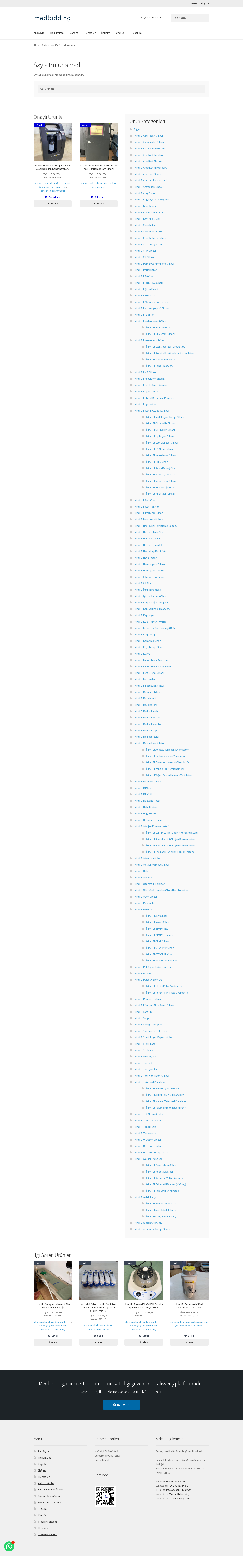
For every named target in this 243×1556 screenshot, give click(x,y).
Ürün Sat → (121, 1405)
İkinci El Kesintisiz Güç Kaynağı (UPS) (155, 628)
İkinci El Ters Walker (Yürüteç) (163, 1190)
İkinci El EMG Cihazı (145, 372)
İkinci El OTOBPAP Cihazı (160, 947)
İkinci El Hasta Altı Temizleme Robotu (155, 525)
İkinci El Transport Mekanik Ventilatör (167, 762)
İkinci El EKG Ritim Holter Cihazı (152, 302)
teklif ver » (52, 203)
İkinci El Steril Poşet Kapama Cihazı (154, 1037)
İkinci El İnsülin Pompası (147, 589)
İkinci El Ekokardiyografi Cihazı (151, 308)
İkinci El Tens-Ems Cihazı (160, 365)
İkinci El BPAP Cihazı (157, 928)
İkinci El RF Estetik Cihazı (160, 493)
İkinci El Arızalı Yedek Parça (161, 1210)
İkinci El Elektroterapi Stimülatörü (165, 346)
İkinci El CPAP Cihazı (157, 941)
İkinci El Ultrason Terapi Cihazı (151, 1152)
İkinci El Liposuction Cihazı (149, 685)
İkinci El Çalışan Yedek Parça (161, 1216)
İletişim (105, 32)
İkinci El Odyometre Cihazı (148, 820)
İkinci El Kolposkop (145, 634)
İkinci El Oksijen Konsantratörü (151, 826)
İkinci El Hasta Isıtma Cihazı (149, 532)
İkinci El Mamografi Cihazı (148, 692)
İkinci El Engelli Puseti (146, 391)
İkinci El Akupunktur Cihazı (149, 142)
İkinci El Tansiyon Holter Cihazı (151, 1075)
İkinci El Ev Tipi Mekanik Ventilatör (165, 755)
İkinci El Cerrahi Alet (145, 225)
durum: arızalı (98, 186)
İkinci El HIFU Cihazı (157, 461)
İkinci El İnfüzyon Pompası (149, 576)
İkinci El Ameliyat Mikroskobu (150, 167)
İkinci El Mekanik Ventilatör (149, 743)
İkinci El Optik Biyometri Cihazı (151, 864)
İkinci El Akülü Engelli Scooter (163, 1088)
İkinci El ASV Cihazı (156, 915)
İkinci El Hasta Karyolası (147, 538)
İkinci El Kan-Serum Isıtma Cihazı (152, 608)
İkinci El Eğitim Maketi (146, 289)
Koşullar (42, 1464)
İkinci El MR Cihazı (144, 788)
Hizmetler (90, 32)
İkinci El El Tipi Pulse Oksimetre (164, 986)
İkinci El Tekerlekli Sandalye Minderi (166, 1107)
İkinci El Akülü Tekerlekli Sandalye (165, 1094)
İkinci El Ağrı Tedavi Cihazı (148, 135)
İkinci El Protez (142, 973)
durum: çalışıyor (46, 186)
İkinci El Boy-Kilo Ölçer (147, 218)
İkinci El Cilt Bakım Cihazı (160, 429)
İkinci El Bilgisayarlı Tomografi (151, 199)
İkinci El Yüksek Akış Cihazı (148, 1222)
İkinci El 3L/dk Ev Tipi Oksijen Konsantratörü (171, 839)
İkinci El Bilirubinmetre (147, 206)
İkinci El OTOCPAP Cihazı (160, 954)
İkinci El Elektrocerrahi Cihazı (150, 321)
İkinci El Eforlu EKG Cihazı (148, 282)
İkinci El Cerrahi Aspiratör (148, 231)
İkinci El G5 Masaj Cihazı (159, 449)
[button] (9, 1546)
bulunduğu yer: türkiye (60, 183)
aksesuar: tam (41, 183)
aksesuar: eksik (90, 1325)
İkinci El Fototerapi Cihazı (148, 519)
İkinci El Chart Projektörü (148, 244)
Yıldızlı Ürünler (46, 1483)
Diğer (137, 129)
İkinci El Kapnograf (144, 615)
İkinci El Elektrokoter (158, 327)
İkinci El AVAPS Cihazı (158, 922)
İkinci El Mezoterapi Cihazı (161, 481)
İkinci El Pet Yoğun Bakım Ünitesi (152, 967)
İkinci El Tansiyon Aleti (146, 1069)
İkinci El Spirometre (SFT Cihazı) (152, 1031)
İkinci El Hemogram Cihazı (149, 570)
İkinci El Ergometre (145, 404)
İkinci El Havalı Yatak (145, 557)
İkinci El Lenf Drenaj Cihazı (149, 672)
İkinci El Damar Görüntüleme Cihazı (154, 263)
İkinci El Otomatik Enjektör (149, 883)
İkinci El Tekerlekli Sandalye (149, 1082)
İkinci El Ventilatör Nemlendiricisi (165, 768)
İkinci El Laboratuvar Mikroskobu (152, 666)
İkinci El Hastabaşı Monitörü (150, 551)
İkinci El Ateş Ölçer (144, 193)
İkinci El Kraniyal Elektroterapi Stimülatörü (170, 353)
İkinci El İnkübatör (144, 583)
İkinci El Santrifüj (143, 1011)
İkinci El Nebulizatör (145, 807)
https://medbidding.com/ (176, 1498)
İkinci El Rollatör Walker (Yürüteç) (165, 1178)
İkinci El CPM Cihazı (145, 250)
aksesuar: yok (87, 183)
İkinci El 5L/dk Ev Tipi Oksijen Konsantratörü (171, 845)
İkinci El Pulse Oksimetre (148, 979)
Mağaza (73, 32)
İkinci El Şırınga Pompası (148, 1024)
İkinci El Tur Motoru (145, 1133)
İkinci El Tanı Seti (143, 1063)
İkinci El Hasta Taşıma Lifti (148, 545)
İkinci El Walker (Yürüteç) (148, 1158)
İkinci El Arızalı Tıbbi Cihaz (161, 1203)
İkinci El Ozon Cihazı (145, 896)
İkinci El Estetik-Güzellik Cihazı (151, 410)
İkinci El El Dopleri (144, 314)
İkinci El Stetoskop (144, 1050)
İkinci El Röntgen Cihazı (147, 998)
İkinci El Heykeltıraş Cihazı (161, 455)
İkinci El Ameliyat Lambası (148, 154)
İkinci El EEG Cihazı (144, 276)
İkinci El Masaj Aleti (145, 698)
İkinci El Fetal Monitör (146, 506)
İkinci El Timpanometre (147, 1120)
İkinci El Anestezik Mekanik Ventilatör (167, 749)
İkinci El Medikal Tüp (145, 730)
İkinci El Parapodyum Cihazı (161, 1165)
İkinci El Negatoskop (145, 813)
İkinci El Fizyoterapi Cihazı (148, 512)
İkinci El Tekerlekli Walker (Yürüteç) (166, 1184)
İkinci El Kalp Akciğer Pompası (151, 602)
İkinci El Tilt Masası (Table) (149, 1114)
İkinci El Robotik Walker (159, 1171)
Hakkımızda (57, 32)
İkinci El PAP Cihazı (144, 909)
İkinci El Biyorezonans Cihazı (150, 212)
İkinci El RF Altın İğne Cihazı (161, 487)
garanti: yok (60, 186)
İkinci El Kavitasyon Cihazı (160, 474)
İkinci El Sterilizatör (145, 1043)
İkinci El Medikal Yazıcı (146, 736)
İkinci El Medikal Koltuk (147, 717)
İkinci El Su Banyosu (145, 1056)
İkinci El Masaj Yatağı (145, 704)
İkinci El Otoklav (143, 877)
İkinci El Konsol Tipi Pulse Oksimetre (167, 992)
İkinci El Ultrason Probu (147, 1146)
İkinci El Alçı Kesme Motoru (149, 148)
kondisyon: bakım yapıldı (53, 190)
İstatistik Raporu (47, 1534)
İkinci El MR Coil (143, 794)
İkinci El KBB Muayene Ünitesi (150, 621)
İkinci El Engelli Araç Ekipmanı (151, 385)
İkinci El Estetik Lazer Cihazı (162, 442)
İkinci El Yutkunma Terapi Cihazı (152, 1229)
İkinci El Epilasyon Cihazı (160, 436)
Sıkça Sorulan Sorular (151, 17)
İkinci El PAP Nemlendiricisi (161, 960)
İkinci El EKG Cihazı (144, 295)
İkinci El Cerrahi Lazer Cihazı (150, 238)
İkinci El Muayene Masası (147, 800)
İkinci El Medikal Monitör (148, 724)
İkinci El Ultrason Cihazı (147, 1139)
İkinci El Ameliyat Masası (148, 161)
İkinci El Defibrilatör (145, 269)
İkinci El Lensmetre (145, 679)
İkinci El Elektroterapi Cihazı (150, 340)
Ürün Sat (121, 32)
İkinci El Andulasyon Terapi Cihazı (165, 417)
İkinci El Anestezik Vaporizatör (151, 180)
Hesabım (136, 32)
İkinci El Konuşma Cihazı (147, 640)
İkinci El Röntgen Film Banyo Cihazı (154, 1005)
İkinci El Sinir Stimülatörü (160, 359)
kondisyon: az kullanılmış (53, 1329)
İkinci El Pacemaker (145, 903)
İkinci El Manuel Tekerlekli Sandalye (166, 1101)
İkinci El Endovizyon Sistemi (149, 378)
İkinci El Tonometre (145, 1126)
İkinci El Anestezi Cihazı (147, 174)
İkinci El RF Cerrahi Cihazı (160, 333)
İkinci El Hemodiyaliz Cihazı (149, 564)
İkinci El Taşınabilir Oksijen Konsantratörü (170, 851)
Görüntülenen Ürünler (50, 1496)
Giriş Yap (205, 3)
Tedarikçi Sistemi (47, 1521)
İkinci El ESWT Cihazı (145, 500)
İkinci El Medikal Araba (146, 711)
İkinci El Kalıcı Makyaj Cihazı (161, 468)
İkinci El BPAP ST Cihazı (159, 935)
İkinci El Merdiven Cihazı (147, 781)
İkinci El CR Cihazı (144, 257)
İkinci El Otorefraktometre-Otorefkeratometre (161, 890)
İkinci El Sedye (142, 1018)
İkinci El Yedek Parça (145, 1197)
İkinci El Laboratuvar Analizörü (151, 660)
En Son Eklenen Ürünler (51, 1489)
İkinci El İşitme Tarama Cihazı (150, 596)
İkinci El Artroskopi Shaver (148, 186)
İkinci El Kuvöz (142, 653)
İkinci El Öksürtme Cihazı (148, 858)
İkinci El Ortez (142, 871)
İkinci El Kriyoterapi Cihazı (148, 647)
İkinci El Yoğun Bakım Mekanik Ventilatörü (169, 775)
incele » (53, 1342)
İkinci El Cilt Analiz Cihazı (160, 423)
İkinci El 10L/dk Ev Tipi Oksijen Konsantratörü (172, 832)
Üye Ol (194, 3)
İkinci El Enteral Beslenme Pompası (154, 398)
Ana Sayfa (39, 32)
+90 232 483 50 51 (178, 1485)
